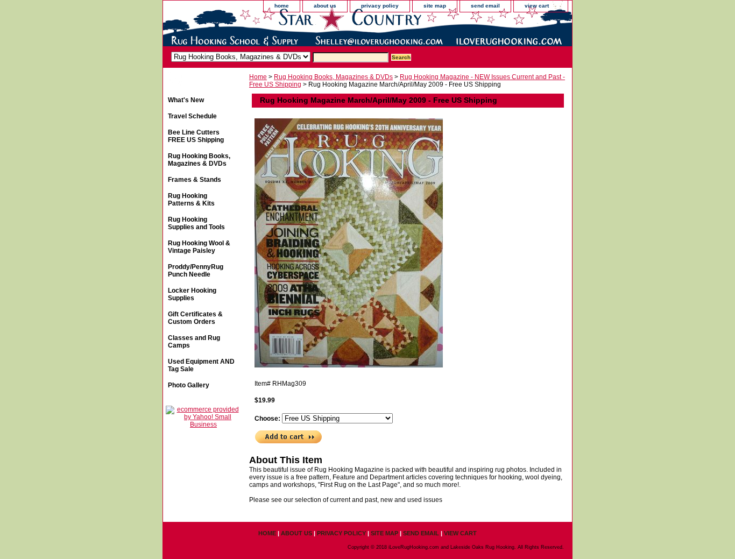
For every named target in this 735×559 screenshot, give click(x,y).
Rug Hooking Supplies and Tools (196, 223)
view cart (537, 6)
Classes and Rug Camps (194, 341)
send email (485, 6)
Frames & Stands (194, 179)
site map (434, 6)
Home (258, 77)
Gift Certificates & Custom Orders (195, 318)
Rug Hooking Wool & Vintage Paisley (199, 246)
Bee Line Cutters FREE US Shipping (196, 136)
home (281, 6)
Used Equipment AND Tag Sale (201, 365)
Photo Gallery (188, 385)
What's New (186, 100)
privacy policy (380, 6)
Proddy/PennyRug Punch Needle (195, 270)
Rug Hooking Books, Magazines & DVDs (333, 77)
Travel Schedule (192, 116)
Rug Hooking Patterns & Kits (191, 199)
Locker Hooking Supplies (192, 294)
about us (325, 6)
